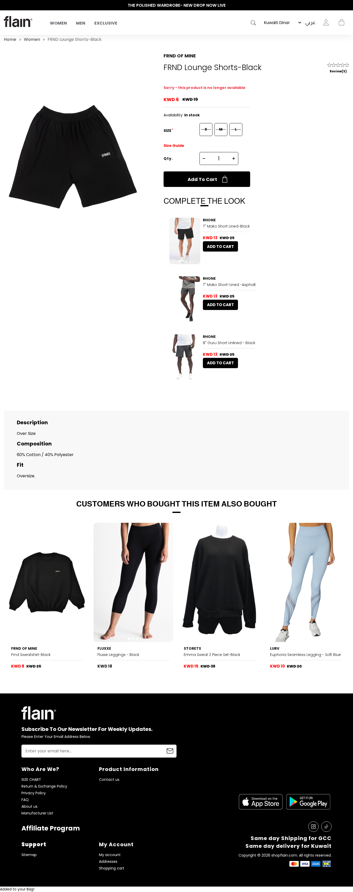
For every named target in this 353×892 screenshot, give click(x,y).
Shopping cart (341, 22)
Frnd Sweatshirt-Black (31, 654)
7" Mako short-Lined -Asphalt (229, 284)
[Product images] (184, 241)
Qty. (168, 158)
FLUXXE (104, 648)
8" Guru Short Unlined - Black (229, 342)
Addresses (108, 861)
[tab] (179, 261)
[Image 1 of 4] (184, 241)
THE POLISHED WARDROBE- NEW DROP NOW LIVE (177, 5)
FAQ (25, 799)
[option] (176, 5)
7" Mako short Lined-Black (226, 226)
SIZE (168, 130)
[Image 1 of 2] (47, 582)
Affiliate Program (50, 828)
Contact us (109, 779)
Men (80, 23)
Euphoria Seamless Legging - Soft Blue (305, 654)
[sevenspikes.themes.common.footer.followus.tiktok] (326, 826)
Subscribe (170, 751)
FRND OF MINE (180, 55)
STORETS (192, 648)
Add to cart (202, 179)
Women (58, 23)
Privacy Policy (33, 793)
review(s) (338, 71)
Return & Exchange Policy (44, 786)
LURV (274, 648)
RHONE (209, 220)
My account (110, 854)
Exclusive (105, 23)
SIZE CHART (31, 779)
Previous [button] (6, 5)
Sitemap (29, 854)
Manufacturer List (37, 813)
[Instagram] (313, 826)
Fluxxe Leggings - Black (118, 654)
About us (29, 806)
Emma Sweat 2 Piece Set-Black (212, 654)
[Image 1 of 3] (184, 299)
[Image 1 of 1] (219, 582)
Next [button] (346, 5)
